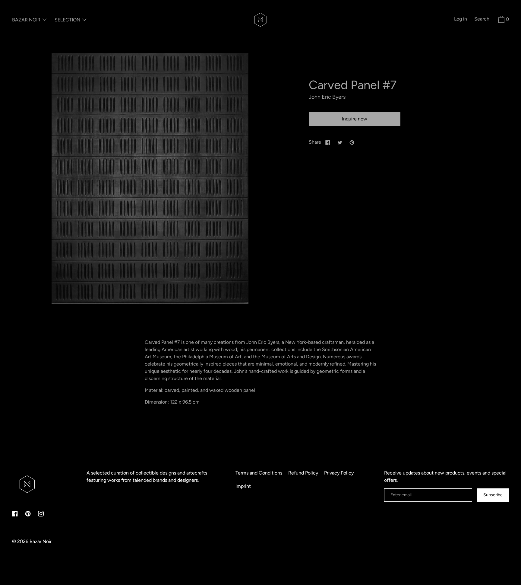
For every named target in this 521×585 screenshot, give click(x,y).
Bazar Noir (41, 541)
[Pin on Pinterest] (351, 142)
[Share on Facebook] (327, 142)
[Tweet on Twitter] (339, 142)
